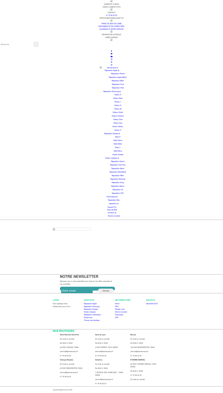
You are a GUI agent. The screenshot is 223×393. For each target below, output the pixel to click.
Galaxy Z (117, 130)
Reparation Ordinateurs (92, 314)
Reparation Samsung (91, 306)
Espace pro (88, 317)
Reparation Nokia (117, 168)
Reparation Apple (90, 303)
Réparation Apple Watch (118, 77)
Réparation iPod (118, 84)
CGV (116, 317)
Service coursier (114, 216)
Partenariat (119, 314)
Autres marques (111, 158)
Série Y (118, 147)
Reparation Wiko (118, 175)
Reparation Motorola (117, 179)
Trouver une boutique (91, 320)
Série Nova (118, 151)
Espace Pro (112, 207)
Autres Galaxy (117, 126)
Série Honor (117, 140)
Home (117, 303)
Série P (118, 137)
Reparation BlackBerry (117, 172)
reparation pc (114, 203)
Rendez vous (120, 309)
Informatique (111, 196)
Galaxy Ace (117, 123)
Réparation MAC (118, 80)
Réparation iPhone (118, 73)
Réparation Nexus (117, 186)
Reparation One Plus (118, 165)
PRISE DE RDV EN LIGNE (111, 23)
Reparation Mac (114, 200)
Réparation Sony (118, 182)
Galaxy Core (117, 119)
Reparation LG (118, 189)
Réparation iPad (118, 87)
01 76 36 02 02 (111, 15)
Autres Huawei (117, 154)
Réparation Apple (111, 70)
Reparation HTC (118, 193)
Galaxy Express (118, 116)
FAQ (116, 306)
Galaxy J (117, 101)
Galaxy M (117, 108)
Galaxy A (117, 105)
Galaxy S (117, 94)
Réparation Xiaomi (118, 161)
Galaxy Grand (118, 112)
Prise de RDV (112, 209)
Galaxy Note (117, 98)
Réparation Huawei (111, 133)
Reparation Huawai (91, 309)
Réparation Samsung (111, 91)
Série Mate (118, 144)
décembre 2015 (152, 303)
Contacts (111, 212)
